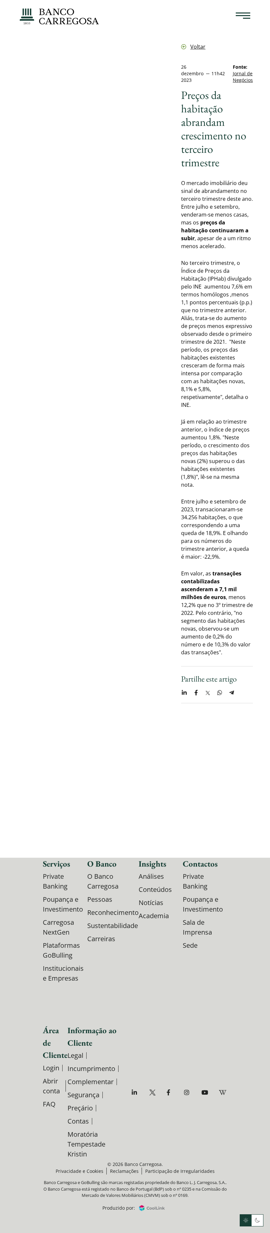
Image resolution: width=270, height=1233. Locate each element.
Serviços (56, 863)
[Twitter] (153, 1092)
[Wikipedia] (223, 1092)
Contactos (200, 863)
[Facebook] (171, 1092)
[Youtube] (206, 1092)
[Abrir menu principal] (243, 16)
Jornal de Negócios (243, 76)
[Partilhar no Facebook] (196, 693)
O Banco (102, 863)
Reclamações (124, 1171)
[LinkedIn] (136, 1092)
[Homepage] (59, 16)
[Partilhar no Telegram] (231, 693)
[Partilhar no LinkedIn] (184, 693)
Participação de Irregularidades (180, 1171)
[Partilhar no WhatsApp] (220, 693)
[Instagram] (188, 1092)
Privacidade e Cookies (79, 1171)
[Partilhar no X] (208, 693)
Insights (152, 863)
